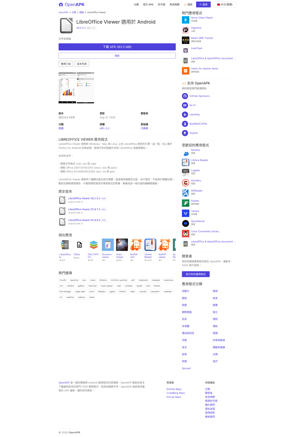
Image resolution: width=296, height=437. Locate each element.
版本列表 (82, 63)
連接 (215, 291)
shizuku (142, 291)
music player (107, 286)
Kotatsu (103, 280)
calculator (155, 291)
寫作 (215, 361)
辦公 (215, 312)
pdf (133, 280)
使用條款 (210, 412)
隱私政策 (210, 408)
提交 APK (148, 4)
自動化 (185, 291)
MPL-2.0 (104, 128)
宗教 (184, 340)
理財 (215, 319)
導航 (215, 326)
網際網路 (187, 312)
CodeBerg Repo (175, 392)
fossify (63, 280)
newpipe (156, 280)
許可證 (161, 4)
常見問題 (174, 4)
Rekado (101, 291)
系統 (184, 354)
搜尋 (205, 4)
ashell (139, 286)
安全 (184, 347)
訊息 (184, 319)
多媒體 (185, 326)
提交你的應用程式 (196, 274)
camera (70, 286)
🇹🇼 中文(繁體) (225, 4)
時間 (184, 361)
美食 (215, 298)
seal (119, 286)
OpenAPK (63, 12)
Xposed (186, 368)
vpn (84, 280)
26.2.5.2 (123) (67, 117)
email (91, 297)
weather (70, 297)
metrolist (92, 286)
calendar (168, 291)
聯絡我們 (210, 416)
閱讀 (81, 12)
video (132, 291)
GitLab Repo (173, 396)
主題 (215, 354)
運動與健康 (219, 347)
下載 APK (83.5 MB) (117, 47)
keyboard (143, 280)
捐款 (117, 55)
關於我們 (210, 404)
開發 (184, 298)
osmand (128, 286)
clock (91, 291)
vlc (61, 297)
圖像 (215, 305)
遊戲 (184, 305)
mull (148, 286)
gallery (81, 286)
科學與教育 (219, 340)
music (93, 280)
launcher (74, 280)
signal (112, 291)
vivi (61, 286)
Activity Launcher (119, 280)
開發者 (208, 392)
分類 (136, 4)
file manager (65, 291)
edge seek (80, 291)
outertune (168, 280)
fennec (157, 286)
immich (122, 291)
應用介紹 (66, 63)
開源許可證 (211, 400)
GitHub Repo (174, 389)
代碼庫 (144, 128)
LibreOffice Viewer (98, 22)
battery (81, 297)
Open (74, 4)
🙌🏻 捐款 (188, 4)
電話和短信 (188, 333)
